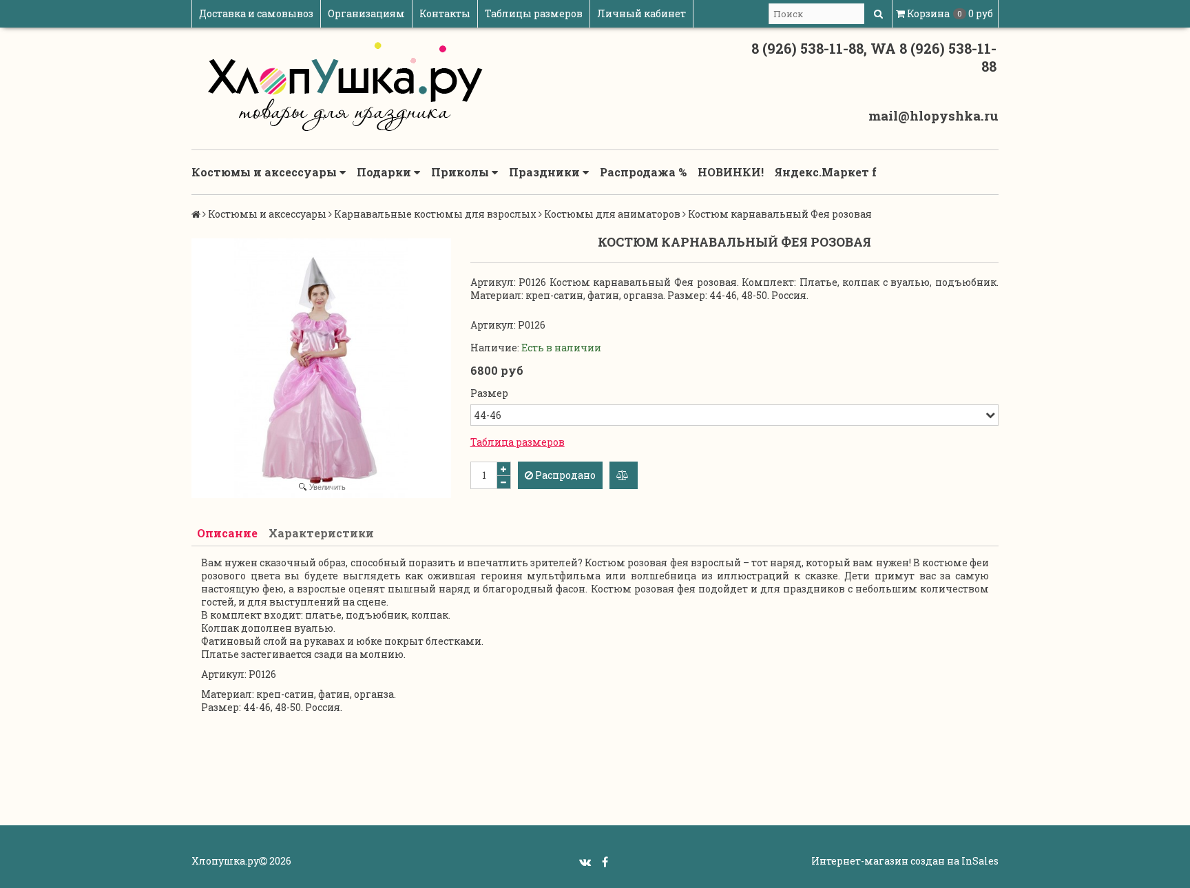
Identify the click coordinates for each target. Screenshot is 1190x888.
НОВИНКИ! (731, 172)
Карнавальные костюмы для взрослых (435, 213)
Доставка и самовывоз (256, 13)
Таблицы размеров (534, 13)
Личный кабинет (641, 13)
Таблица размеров (517, 441)
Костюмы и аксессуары (265, 172)
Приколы (461, 172)
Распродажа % (643, 172)
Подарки (385, 172)
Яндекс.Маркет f (826, 172)
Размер (489, 393)
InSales (980, 860)
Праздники (546, 172)
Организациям (366, 13)
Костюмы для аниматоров (612, 213)
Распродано (564, 475)
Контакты (444, 13)
